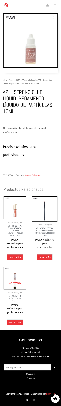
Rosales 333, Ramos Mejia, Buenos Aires (30, 356)
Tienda (11, 80)
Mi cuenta (30, 374)
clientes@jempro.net (30, 352)
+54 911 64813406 (30, 347)
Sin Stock (15, 322)
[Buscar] (54, 367)
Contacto (31, 378)
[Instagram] (27, 400)
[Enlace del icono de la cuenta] (47, 5)
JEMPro (18, 80)
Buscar (30, 362)
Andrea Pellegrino (30, 80)
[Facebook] (34, 400)
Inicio (5, 80)
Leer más (15, 257)
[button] (53, 17)
